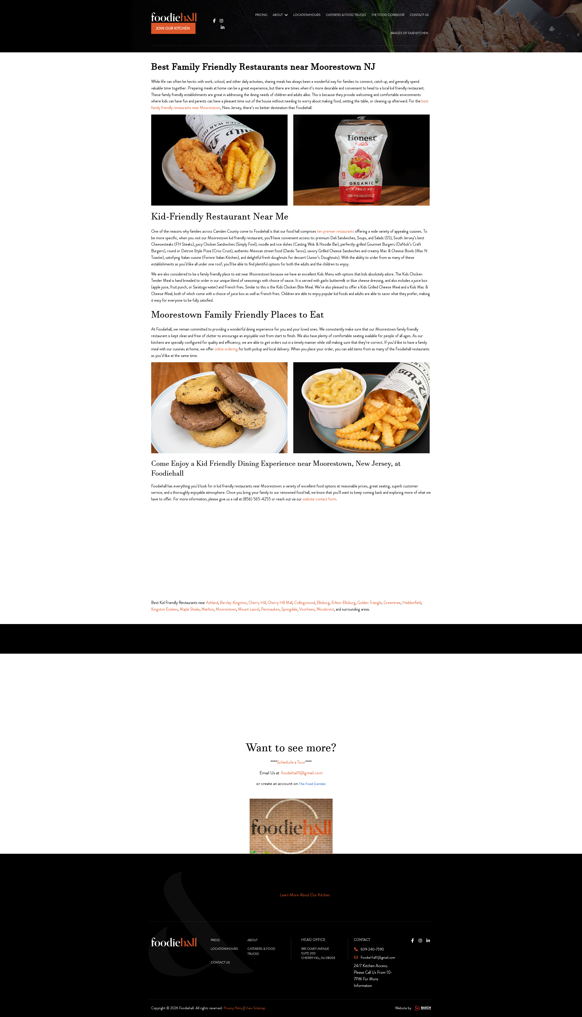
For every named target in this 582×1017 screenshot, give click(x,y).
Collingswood (304, 603)
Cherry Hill (257, 603)
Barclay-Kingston (233, 603)
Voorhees (307, 609)
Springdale (289, 609)
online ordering (226, 349)
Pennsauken (270, 609)
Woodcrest (325, 609)
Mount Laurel (248, 609)
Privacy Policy (233, 1008)
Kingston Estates (164, 609)
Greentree (392, 603)
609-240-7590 (372, 949)
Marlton (207, 609)
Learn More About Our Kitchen (305, 895)
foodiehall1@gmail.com (302, 773)
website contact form (319, 499)
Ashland (212, 603)
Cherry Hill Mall (280, 603)
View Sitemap (255, 1008)
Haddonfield (411, 603)
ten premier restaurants (335, 231)
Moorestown (226, 609)
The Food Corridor (312, 784)
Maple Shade (190, 609)
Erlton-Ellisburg (343, 603)
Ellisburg (323, 603)
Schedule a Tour (291, 762)
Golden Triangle (369, 603)
